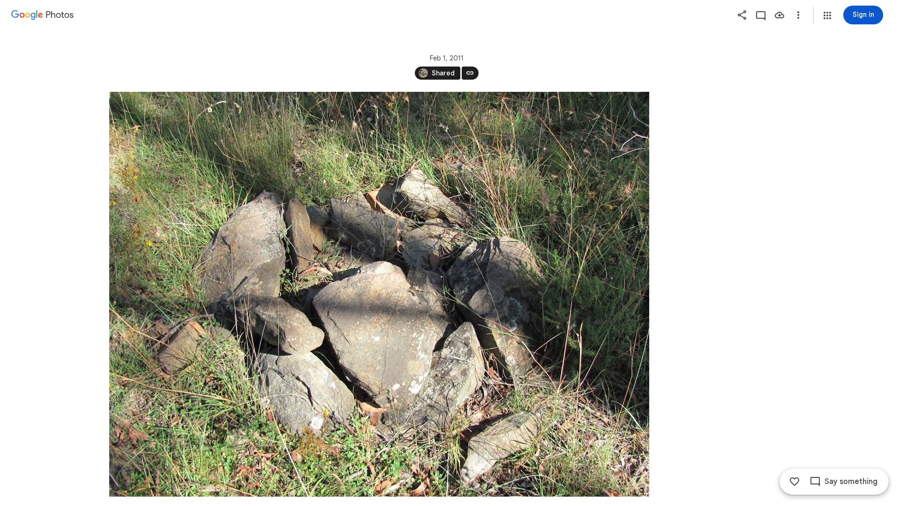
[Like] (794, 481)
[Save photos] (779, 15)
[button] (827, 15)
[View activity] (760, 15)
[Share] (742, 15)
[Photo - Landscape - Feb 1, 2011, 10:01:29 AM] (379, 294)
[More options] (798, 15)
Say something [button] (851, 481)
